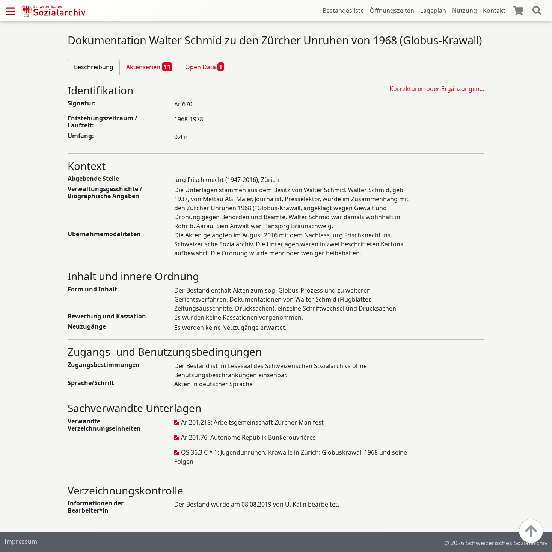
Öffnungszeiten (392, 10)
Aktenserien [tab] (148, 67)
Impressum (21, 541)
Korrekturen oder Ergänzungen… (436, 89)
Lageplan (433, 10)
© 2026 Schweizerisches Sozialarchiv (495, 543)
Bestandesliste (343, 10)
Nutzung (464, 10)
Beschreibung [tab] (93, 67)
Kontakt (494, 10)
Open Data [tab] (204, 67)
